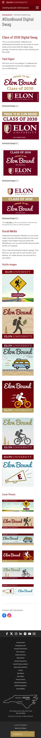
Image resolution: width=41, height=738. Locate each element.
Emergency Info (20, 646)
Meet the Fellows (20, 728)
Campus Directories (20, 649)
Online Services (20, 655)
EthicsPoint (20, 658)
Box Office (20, 676)
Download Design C (9, 180)
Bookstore (20, 673)
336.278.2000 (20, 713)
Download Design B (9, 143)
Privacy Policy (20, 679)
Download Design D (9, 218)
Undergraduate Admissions (15, 7)
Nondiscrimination (20, 683)
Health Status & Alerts (20, 664)
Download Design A (9, 106)
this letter (9, 222)
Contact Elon (20, 642)
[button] (3, 2)
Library (20, 670)
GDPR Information (21, 686)
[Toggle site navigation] (37, 7)
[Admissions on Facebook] (4, 615)
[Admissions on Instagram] (9, 615)
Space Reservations (20, 667)
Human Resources (20, 661)
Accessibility (20, 689)
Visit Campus (20, 652)
